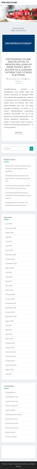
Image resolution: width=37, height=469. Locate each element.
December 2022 (10, 352)
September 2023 (10, 316)
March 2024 (9, 290)
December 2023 (10, 303)
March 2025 (9, 250)
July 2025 (8, 237)
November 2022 (10, 356)
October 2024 (10, 259)
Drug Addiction (10, 392)
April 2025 (8, 246)
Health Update (10, 410)
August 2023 (9, 321)
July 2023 (8, 325)
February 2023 (10, 343)
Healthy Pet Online (11, 423)
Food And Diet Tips (11, 397)
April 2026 (8, 224)
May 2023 (8, 330)
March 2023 (9, 339)
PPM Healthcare (9, 2)
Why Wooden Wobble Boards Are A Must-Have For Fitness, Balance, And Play (17, 178)
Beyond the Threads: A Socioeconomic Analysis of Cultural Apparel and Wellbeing (18, 168)
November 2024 (10, 255)
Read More (19, 133)
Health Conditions (11, 406)
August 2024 (9, 268)
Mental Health (10, 432)
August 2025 (9, 233)
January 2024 (9, 299)
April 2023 (8, 334)
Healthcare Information (13, 414)
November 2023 (10, 308)
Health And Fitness (11, 401)
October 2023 (10, 312)
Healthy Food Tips (11, 419)
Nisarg (18, 466)
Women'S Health (11, 437)
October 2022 (10, 361)
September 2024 (10, 263)
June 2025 (8, 241)
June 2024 (8, 277)
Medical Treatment (11, 428)
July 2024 (8, 272)
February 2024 (10, 294)
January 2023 (9, 347)
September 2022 (10, 365)
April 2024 (8, 286)
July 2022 (8, 374)
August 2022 (9, 370)
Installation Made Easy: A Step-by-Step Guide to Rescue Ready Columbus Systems (18, 195)
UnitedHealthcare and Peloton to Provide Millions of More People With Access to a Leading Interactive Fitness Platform (18, 67)
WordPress (25, 464)
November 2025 (10, 228)
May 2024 (8, 281)
